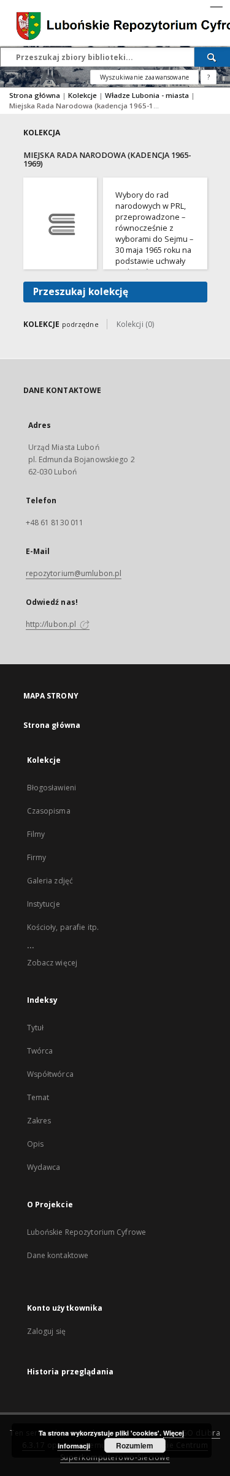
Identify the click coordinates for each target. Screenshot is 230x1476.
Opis (35, 1144)
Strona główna (34, 95)
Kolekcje (83, 95)
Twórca (40, 1051)
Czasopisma (49, 811)
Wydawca (44, 1167)
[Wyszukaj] (212, 57)
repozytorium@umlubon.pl (74, 573)
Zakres (39, 1120)
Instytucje (43, 904)
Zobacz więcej (52, 962)
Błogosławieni (52, 787)
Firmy (37, 857)
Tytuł (35, 1027)
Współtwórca (50, 1074)
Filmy (36, 834)
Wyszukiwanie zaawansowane (144, 77)
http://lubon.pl (52, 624)
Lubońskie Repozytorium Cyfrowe (87, 1232)
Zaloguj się (46, 1331)
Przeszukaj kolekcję (80, 291)
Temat (38, 1097)
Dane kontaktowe (58, 1255)
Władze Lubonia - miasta (148, 95)
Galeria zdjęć (50, 880)
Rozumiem (134, 1445)
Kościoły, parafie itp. (63, 927)
